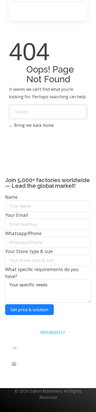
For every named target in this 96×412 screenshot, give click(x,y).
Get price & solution (29, 309)
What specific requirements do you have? (42, 272)
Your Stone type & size (29, 251)
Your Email (16, 215)
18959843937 (52, 332)
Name (11, 197)
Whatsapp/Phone (23, 233)
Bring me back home (33, 125)
